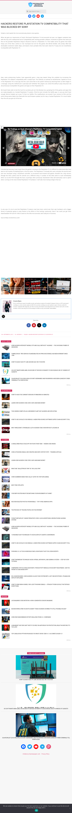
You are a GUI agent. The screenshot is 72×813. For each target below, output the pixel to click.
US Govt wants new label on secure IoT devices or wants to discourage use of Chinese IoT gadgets (36, 708)
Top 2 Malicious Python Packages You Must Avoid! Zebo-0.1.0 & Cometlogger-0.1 (37, 633)
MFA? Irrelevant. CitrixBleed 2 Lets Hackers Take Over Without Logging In (35, 427)
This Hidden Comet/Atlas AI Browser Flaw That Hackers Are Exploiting (34, 411)
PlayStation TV (49, 334)
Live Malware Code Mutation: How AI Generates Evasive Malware (32, 600)
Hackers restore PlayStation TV (36, 334)
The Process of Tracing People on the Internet (26, 510)
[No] (70, 808)
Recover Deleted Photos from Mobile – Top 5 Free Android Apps (31, 501)
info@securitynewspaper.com (31, 754)
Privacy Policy (45, 754)
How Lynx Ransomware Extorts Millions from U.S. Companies (31, 617)
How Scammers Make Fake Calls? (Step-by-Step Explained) (30, 477)
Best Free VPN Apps (17, 485)
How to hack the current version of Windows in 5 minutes (30, 394)
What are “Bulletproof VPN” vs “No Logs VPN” (25, 468)
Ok (36, 810)
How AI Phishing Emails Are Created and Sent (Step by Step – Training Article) (36, 452)
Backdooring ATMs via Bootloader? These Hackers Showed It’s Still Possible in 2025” (38, 609)
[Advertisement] (36, 63)
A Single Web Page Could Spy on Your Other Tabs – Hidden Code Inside (33, 443)
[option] (12, 286)
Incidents (19, 334)
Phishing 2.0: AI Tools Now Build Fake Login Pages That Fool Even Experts (34, 551)
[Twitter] (3, 316)
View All (68, 385)
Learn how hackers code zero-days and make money (28, 403)
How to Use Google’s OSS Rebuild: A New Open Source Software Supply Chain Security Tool (40, 419)
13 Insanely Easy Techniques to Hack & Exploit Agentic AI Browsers (33, 534)
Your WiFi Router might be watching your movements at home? (31, 493)
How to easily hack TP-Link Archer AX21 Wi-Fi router (28, 362)
